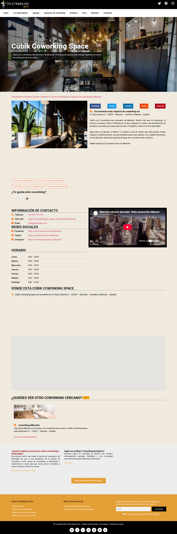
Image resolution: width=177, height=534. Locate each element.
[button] (95, 106)
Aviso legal (104, 524)
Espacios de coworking (54, 13)
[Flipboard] (94, 530)
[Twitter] (160, 3)
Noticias (95, 13)
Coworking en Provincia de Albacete (27, 187)
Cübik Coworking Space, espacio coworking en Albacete (51, 219)
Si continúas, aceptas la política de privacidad (141, 514)
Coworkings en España (21, 97)
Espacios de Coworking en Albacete (86, 97)
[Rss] (105, 530)
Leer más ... (68, 463)
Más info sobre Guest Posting (23, 470)
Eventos (73, 13)
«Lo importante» (20, 13)
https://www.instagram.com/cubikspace (45, 239)
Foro (84, 13)
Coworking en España (22, 181)
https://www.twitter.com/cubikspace (43, 235)
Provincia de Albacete (59, 97)
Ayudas (36, 13)
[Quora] (88, 530)
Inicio (6, 13)
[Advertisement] (127, 266)
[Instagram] (173, 3)
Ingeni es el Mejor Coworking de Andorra (84, 451)
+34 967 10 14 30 (35, 215)
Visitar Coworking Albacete (25, 437)
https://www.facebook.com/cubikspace (44, 231)
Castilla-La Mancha (41, 97)
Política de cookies (117, 524)
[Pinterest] (100, 530)
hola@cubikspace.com (37, 223)
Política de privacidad (90, 524)
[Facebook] (166, 3)
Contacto (108, 13)
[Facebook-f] (83, 530)
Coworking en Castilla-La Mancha (48, 181)
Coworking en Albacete (56, 187)
